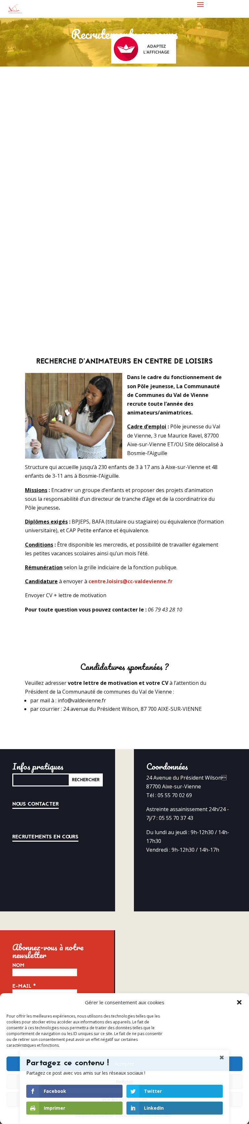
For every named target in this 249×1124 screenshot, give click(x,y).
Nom (18, 965)
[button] (239, 1002)
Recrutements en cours (45, 837)
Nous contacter (35, 804)
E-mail (24, 986)
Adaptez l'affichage (156, 49)
